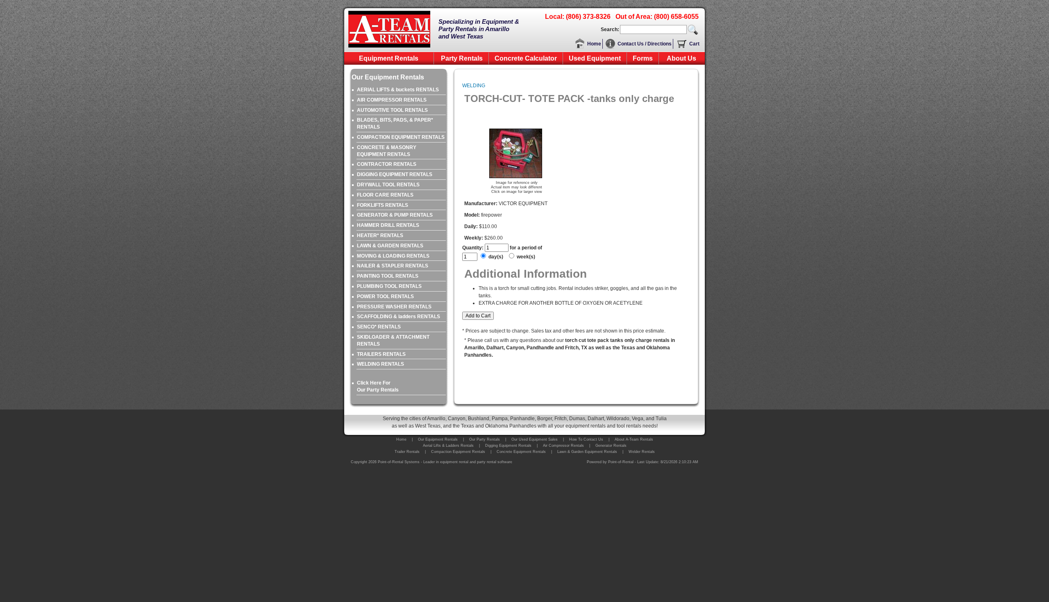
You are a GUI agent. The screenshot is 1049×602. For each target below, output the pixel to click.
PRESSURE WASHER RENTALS (394, 307)
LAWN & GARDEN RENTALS (390, 246)
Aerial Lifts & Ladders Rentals (448, 446)
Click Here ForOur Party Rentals (378, 386)
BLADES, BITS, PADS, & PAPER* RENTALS (395, 123)
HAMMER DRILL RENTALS (388, 225)
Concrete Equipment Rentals (521, 452)
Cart (694, 44)
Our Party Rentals (484, 439)
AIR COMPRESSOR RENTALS (392, 100)
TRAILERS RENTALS (381, 354)
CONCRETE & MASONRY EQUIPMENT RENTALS (386, 151)
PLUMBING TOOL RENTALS (389, 286)
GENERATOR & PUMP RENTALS (395, 215)
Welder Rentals (642, 452)
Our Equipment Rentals (438, 439)
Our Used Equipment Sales (534, 439)
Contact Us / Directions (645, 44)
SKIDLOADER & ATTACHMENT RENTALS (393, 340)
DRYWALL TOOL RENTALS (388, 185)
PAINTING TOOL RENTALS (387, 276)
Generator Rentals (611, 446)
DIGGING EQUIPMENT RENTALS (394, 174)
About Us (681, 58)
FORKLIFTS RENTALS (382, 205)
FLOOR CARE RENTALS (385, 195)
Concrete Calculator (526, 58)
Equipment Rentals (388, 58)
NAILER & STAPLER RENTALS (392, 266)
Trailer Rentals (407, 452)
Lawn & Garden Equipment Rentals (587, 452)
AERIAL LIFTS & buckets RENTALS (398, 90)
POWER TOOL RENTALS (385, 296)
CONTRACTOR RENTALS (386, 164)
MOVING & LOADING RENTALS (393, 256)
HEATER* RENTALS (380, 235)
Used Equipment (595, 58)
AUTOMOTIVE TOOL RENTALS (392, 110)
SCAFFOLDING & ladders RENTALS (398, 316)
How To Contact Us (586, 439)
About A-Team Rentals (634, 439)
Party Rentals (462, 58)
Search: (610, 29)
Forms (643, 58)
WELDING (473, 85)
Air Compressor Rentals (563, 446)
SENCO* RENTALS (379, 327)
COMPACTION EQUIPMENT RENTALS (401, 137)
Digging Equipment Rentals (508, 446)
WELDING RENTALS (380, 364)
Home (594, 44)
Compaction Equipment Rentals (458, 452)
